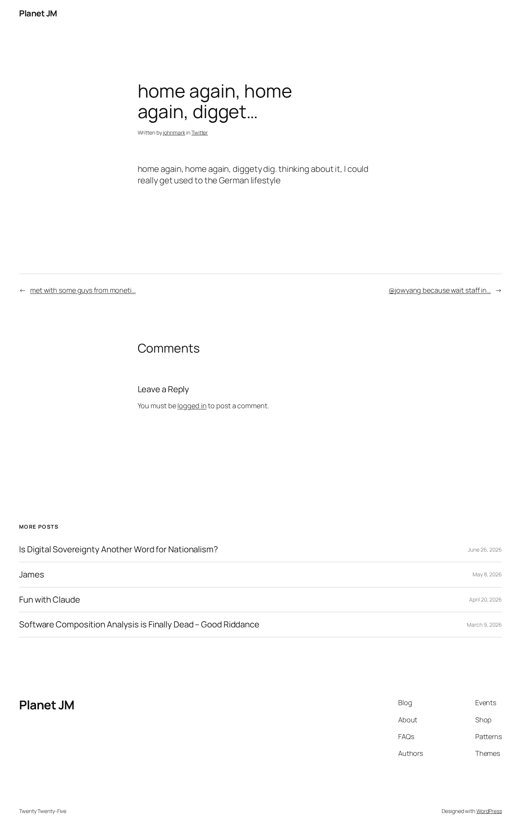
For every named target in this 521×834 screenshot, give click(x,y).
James (31, 574)
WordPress (489, 811)
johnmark (174, 132)
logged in (191, 405)
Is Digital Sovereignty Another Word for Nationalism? (118, 549)
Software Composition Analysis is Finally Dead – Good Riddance (139, 624)
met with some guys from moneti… (83, 290)
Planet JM (38, 13)
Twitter (199, 132)
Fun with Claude (49, 600)
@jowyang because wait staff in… (440, 290)
